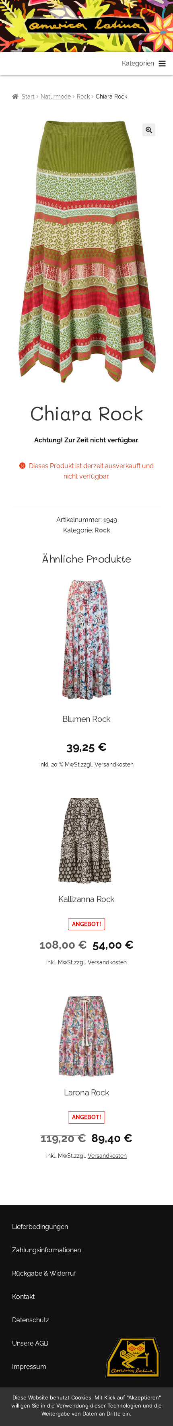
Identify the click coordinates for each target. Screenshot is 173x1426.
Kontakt (23, 1297)
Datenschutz (30, 1320)
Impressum (29, 1367)
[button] (148, 129)
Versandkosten (114, 764)
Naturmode (56, 96)
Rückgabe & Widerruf (44, 1273)
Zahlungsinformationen (46, 1250)
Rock (83, 96)
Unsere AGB (30, 1343)
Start (28, 96)
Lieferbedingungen (40, 1227)
